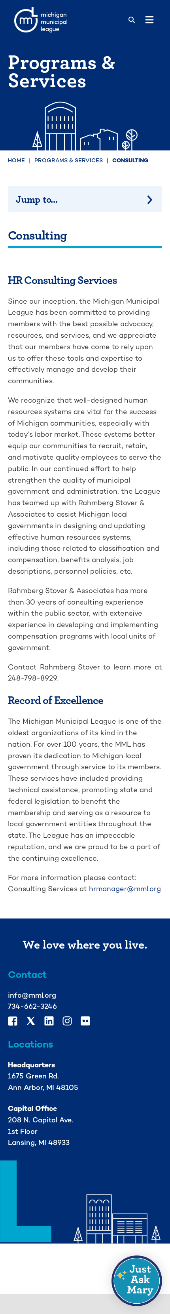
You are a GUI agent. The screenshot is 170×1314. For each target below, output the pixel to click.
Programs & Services (68, 160)
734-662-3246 (32, 1006)
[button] (136, 1280)
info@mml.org (32, 995)
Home (16, 160)
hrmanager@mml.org (125, 888)
